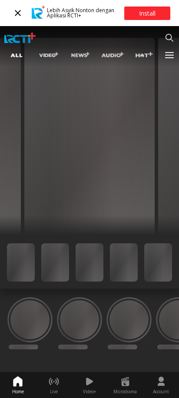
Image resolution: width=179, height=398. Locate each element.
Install (147, 13)
